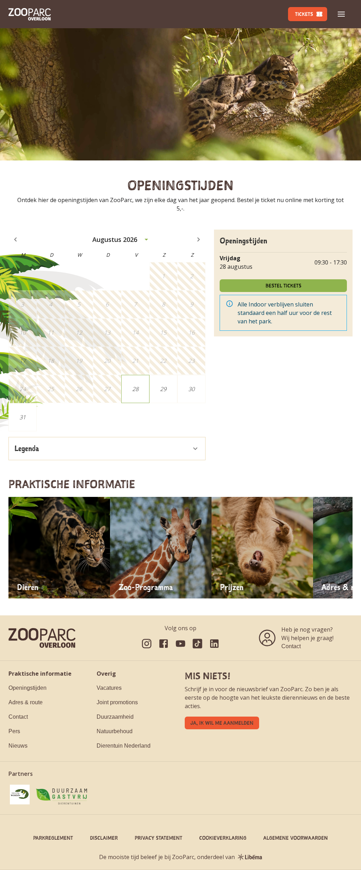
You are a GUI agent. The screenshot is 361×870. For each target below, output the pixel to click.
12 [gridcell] (79, 332)
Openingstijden (27, 688)
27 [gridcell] (107, 389)
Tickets (304, 14)
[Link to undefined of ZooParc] (146, 643)
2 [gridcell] (191, 276)
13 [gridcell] (107, 332)
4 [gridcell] (50, 304)
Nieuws (17, 746)
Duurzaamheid (115, 717)
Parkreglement (53, 837)
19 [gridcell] (79, 361)
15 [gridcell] (163, 332)
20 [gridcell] (107, 361)
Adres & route (25, 702)
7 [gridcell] (135, 304)
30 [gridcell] (191, 389)
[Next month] (198, 239)
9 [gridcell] (191, 304)
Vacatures (109, 688)
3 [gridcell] (22, 304)
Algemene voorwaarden (295, 837)
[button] (341, 14)
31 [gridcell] (22, 417)
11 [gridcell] (51, 332)
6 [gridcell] (107, 304)
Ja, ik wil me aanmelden (221, 722)
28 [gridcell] (135, 389)
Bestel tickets (283, 285)
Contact (291, 646)
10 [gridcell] (22, 332)
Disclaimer (104, 837)
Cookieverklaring (222, 837)
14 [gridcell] (135, 332)
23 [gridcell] (191, 361)
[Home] (29, 14)
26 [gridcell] (79, 389)
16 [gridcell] (191, 332)
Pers (14, 731)
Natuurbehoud (115, 731)
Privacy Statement (158, 837)
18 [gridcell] (51, 361)
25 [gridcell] (51, 389)
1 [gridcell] (163, 276)
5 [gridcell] (78, 304)
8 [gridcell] (163, 304)
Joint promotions (117, 702)
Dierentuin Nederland (124, 746)
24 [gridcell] (22, 389)
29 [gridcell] (163, 389)
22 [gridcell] (163, 361)
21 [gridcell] (135, 361)
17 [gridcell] (22, 361)
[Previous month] (15, 239)
